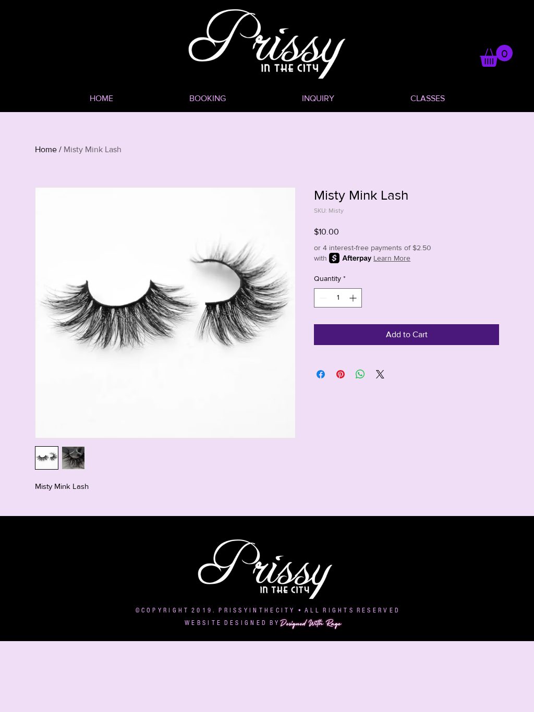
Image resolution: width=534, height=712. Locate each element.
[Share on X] (380, 374)
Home (46, 149)
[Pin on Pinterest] (340, 374)
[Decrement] (322, 298)
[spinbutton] (338, 298)
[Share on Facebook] (320, 374)
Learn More (391, 258)
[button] (496, 56)
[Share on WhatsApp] (360, 374)
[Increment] (353, 298)
